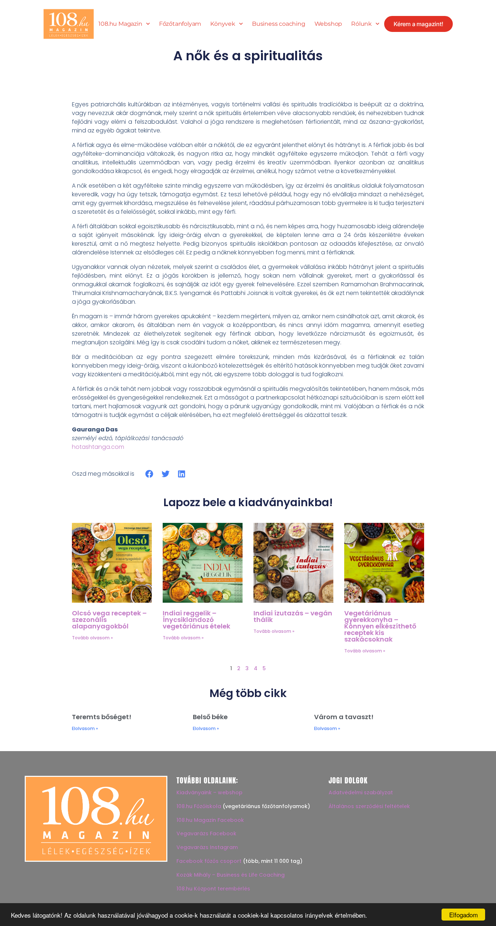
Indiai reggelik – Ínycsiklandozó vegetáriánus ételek (196, 620)
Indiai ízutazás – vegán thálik (292, 616)
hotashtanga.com (98, 447)
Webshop (328, 24)
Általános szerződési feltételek (369, 806)
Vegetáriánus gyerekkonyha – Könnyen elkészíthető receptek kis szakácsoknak (380, 626)
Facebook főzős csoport (208, 861)
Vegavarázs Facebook (206, 833)
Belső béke (210, 716)
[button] (149, 474)
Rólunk (361, 24)
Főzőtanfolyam (180, 24)
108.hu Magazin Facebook (210, 820)
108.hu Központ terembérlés (213, 888)
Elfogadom (463, 914)
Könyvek (222, 24)
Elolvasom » (85, 728)
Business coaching (278, 24)
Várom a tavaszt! (344, 716)
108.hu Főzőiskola (198, 806)
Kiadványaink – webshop (209, 792)
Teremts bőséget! (101, 716)
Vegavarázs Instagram (207, 847)
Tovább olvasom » (92, 638)
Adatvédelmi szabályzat (361, 792)
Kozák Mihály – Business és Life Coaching (230, 874)
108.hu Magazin (120, 24)
